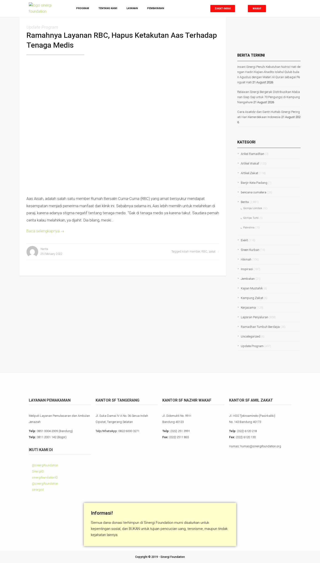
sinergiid (37, 489)
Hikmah (246, 259)
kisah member (191, 251)
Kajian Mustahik (252, 288)
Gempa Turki (251, 217)
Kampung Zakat (252, 298)
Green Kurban (250, 250)
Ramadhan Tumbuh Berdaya (260, 327)
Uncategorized (250, 336)
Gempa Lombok (252, 208)
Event (244, 240)
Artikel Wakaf (250, 163)
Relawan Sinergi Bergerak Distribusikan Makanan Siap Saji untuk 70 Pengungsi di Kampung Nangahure (268, 97)
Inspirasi (247, 269)
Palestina (248, 227)
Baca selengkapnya (45, 231)
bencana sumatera (253, 192)
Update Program (42, 27)
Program (82, 8)
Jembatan (248, 278)
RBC (204, 251)
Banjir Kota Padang (254, 182)
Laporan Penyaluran (254, 317)
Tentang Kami (107, 8)
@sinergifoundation (44, 465)
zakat (212, 251)
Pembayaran (155, 8)
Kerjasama (248, 307)
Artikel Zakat (249, 173)
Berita (245, 202)
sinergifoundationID (44, 477)
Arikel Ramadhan (252, 154)
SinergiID (37, 471)
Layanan (132, 8)
